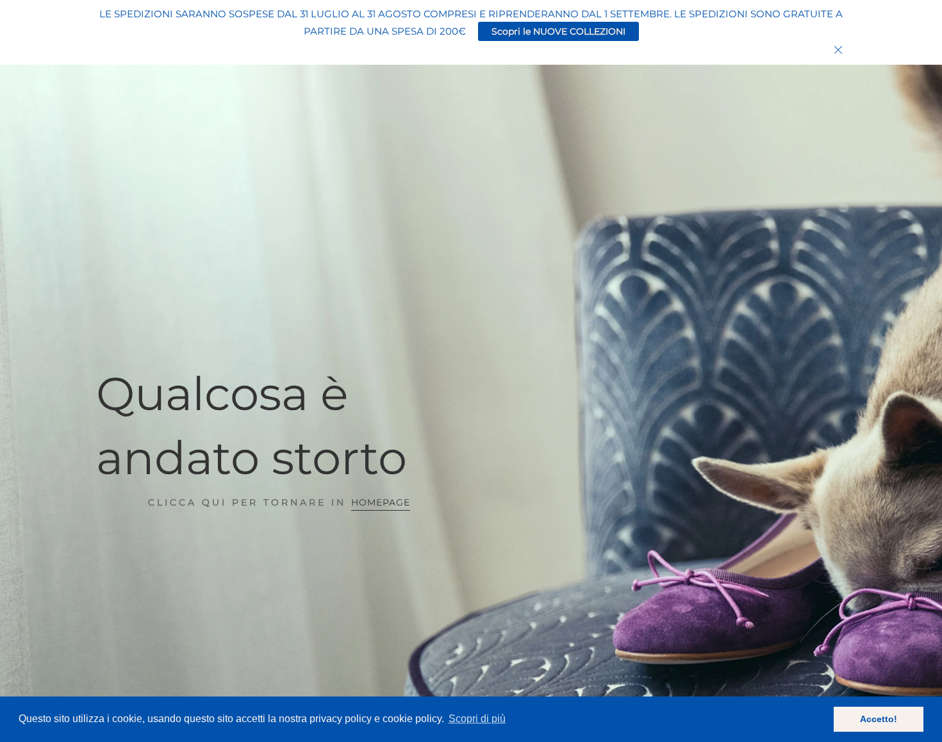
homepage (380, 502)
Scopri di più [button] (477, 718)
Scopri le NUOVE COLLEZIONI (558, 31)
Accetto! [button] (878, 719)
